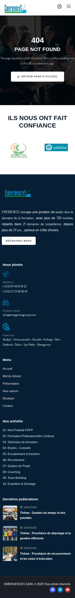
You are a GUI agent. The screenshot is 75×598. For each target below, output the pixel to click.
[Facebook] (52, 590)
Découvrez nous (19, 241)
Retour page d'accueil (40, 76)
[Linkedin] (60, 590)
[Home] (17, 193)
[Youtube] (67, 590)
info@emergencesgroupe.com (19, 315)
